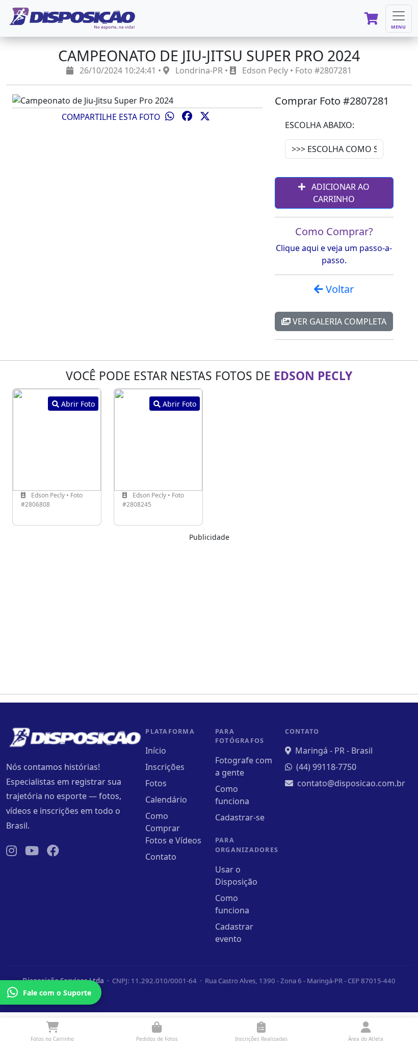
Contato (160, 856)
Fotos (156, 783)
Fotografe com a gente (243, 766)
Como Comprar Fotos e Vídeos (173, 828)
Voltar (338, 289)
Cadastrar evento (234, 932)
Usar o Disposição (236, 875)
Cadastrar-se (240, 817)
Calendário (166, 799)
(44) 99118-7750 (326, 766)
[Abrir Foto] (57, 438)
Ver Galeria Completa (338, 321)
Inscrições (165, 766)
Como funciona (232, 795)
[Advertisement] (209, 614)
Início (155, 750)
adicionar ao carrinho (339, 193)
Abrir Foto (77, 404)
